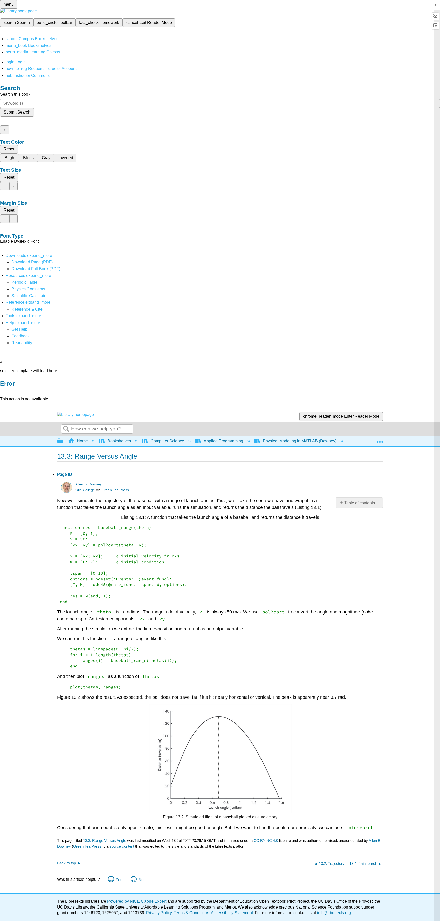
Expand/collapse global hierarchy (63, 441)
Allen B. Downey (88, 484)
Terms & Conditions (191, 913)
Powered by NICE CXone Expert (137, 901)
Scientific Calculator (29, 296)
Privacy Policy (159, 913)
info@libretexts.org (333, 913)
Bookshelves (119, 441)
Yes (119, 879)
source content (121, 846)
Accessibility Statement (232, 913)
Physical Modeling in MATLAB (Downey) (299, 441)
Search (66, 429)
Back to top (66, 863)
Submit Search (17, 112)
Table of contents (359, 503)
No (141, 879)
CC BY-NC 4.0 (266, 840)
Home (82, 441)
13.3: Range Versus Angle (104, 840)
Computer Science (167, 441)
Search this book (15, 94)
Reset (9, 149)
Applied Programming (223, 441)
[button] (20, 336)
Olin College (85, 490)
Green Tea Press (115, 490)
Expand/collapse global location (380, 439)
